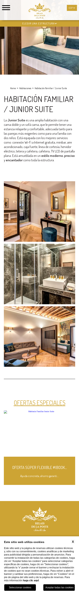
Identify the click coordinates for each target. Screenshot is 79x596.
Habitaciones (25, 88)
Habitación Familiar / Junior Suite (51, 88)
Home (13, 88)
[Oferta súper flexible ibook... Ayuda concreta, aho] (39, 484)
